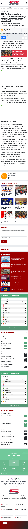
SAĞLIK (5, 483)
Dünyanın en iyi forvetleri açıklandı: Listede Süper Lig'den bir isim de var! (20, 220)
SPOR (15, 8)
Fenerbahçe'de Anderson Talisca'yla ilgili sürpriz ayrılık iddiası (7, 207)
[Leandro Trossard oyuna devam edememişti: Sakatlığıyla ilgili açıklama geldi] (7, 214)
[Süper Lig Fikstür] (26, 332)
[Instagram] (12, 479)
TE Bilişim (17, 527)
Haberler (3, 11)
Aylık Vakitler (4, 473)
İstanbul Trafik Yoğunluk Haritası (20, 510)
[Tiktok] (16, 479)
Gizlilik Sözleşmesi (6, 484)
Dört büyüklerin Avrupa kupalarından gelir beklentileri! (6, 194)
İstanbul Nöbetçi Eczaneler (5, 505)
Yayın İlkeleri (14, 486)
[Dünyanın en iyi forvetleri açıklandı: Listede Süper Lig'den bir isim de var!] (21, 214)
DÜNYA (20, 481)
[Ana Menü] (1, 3)
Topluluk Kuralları (21, 484)
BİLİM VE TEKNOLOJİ (16, 483)
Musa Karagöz (11, 175)
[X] (9, 479)
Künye (16, 484)
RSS (5, 523)
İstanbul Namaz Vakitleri (8, 509)
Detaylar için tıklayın (14, 327)
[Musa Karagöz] (4, 176)
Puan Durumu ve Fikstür (7, 514)
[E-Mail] (9, 178)
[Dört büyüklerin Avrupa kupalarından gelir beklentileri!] (7, 189)
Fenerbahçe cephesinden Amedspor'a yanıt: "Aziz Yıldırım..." (20, 194)
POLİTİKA (9, 8)
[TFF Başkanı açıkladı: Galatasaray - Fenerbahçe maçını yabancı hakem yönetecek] (14, 34)
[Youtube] (14, 479)
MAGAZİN (20, 8)
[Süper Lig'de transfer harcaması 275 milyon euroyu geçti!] (21, 201)
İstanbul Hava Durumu (21, 504)
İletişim (12, 484)
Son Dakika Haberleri (6, 517)
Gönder (4, 241)
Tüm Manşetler (19, 514)
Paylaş (4, 37)
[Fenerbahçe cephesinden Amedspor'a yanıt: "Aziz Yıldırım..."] (21, 189)
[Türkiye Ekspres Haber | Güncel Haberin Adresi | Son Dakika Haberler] (14, 3)
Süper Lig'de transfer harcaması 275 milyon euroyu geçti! (20, 207)
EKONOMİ (24, 481)
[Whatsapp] (19, 479)
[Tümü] (26, 249)
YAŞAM (9, 483)
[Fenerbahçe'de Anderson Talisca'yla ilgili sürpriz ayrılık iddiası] (7, 201)
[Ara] (26, 3)
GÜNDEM (3, 8)
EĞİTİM (22, 483)
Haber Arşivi (18, 517)
